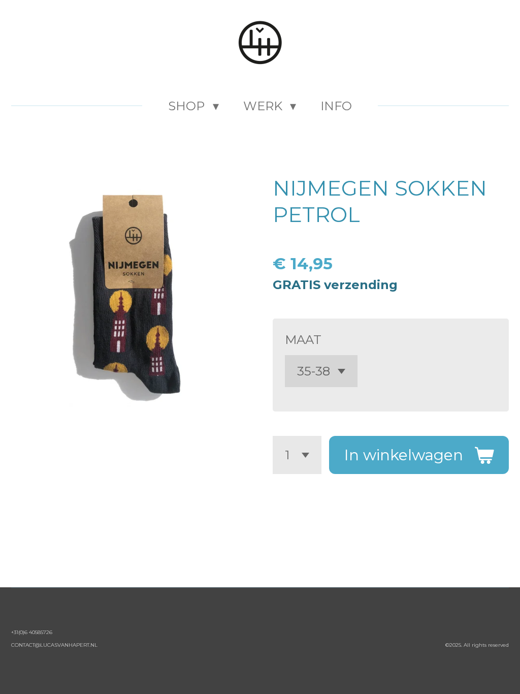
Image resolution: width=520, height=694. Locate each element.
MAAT (303, 339)
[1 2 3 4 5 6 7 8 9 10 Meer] (297, 455)
